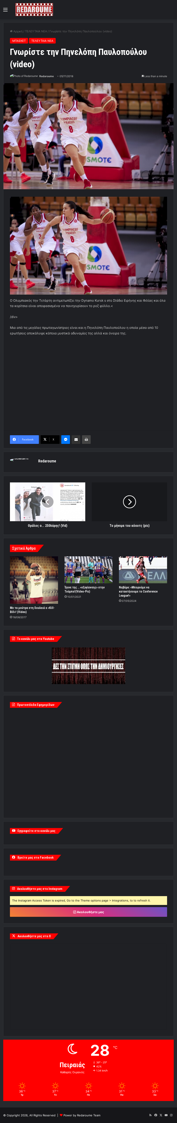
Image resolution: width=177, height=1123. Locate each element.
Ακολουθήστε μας (90, 912)
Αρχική (18, 31)
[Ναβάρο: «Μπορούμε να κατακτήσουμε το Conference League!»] (143, 569)
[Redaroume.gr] (34, 9)
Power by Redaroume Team (81, 1115)
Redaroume (46, 76)
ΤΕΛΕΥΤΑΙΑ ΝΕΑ (36, 31)
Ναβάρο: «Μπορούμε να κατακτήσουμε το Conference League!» (138, 591)
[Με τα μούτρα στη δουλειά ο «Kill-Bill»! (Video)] (34, 580)
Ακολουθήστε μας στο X (34, 936)
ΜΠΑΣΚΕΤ (19, 40)
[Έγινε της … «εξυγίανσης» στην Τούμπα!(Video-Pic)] (89, 569)
